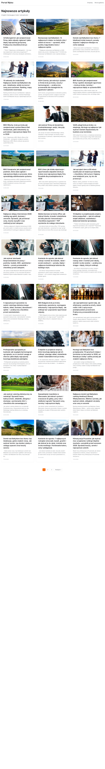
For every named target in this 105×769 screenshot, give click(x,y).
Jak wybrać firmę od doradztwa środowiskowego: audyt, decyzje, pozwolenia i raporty (51, 127)
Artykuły (90, 2)
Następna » (58, 469)
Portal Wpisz (7, 2)
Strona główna (99, 2)
